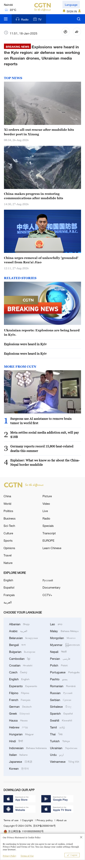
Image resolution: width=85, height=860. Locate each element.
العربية (8, 602)
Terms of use (11, 820)
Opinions (9, 548)
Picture (47, 496)
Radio (24, 19)
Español (9, 587)
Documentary (51, 587)
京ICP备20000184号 (44, 825)
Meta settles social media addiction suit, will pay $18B (44, 434)
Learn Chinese (51, 548)
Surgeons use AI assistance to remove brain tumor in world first (41, 421)
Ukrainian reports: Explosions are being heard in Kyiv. (42, 332)
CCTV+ (47, 595)
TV (40, 19)
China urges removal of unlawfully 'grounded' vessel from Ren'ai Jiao (41, 260)
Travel (7, 555)
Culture (8, 533)
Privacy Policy (9, 855)
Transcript (49, 533)
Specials (48, 525)
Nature (8, 563)
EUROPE (48, 540)
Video (46, 503)
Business (10, 518)
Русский (47, 580)
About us (61, 820)
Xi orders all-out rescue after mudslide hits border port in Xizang (39, 132)
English (8, 580)
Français (9, 595)
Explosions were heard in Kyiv (25, 344)
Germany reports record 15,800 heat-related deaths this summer (41, 448)
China (7, 496)
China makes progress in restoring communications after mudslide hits (33, 196)
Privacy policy (45, 820)
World (7, 503)
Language (71, 4)
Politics (8, 511)
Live (45, 511)
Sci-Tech (9, 525)
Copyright (28, 820)
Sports (8, 540)
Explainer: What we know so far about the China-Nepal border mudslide (45, 462)
